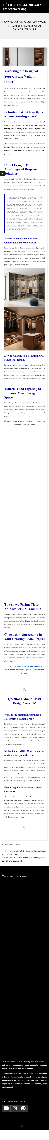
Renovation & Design (12, 845)
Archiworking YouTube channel (27, 666)
